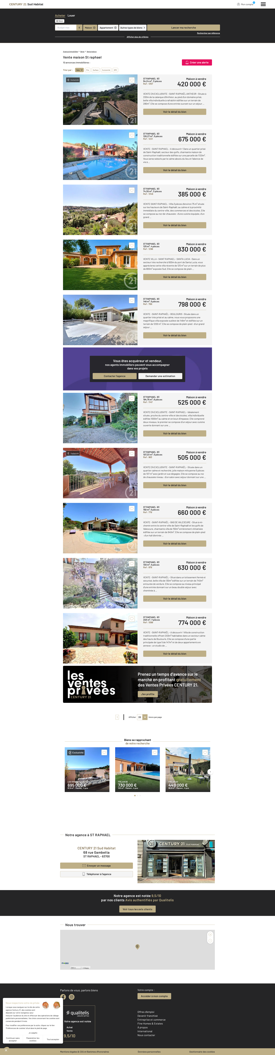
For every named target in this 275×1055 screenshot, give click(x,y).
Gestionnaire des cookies (202, 1051)
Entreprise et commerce (152, 1019)
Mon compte (247, 4)
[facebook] (63, 997)
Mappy (86, 968)
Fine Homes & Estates (150, 1023)
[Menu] (263, 4)
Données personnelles (149, 1051)
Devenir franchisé (148, 1015)
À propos (143, 1027)
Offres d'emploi (146, 1011)
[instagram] (71, 997)
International (145, 1031)
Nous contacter (146, 1035)
